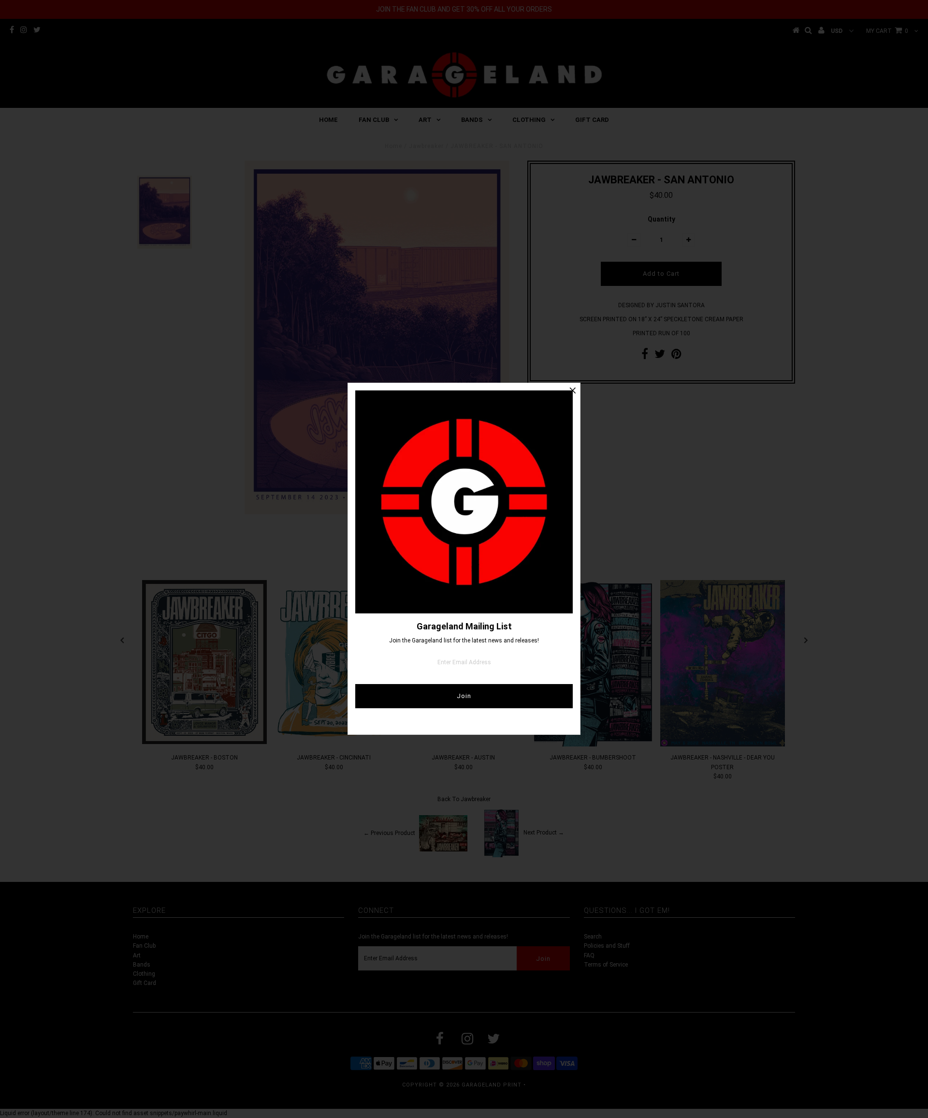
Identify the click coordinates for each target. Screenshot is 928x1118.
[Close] (573, 390)
